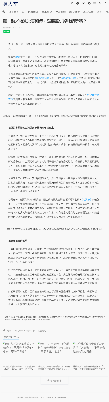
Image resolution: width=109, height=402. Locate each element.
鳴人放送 (74, 12)
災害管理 (42, 330)
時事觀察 (33, 12)
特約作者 (7, 27)
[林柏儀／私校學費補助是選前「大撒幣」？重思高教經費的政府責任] (89, 353)
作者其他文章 (11, 337)
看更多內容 (56, 380)
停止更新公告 (16, 12)
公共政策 (18, 330)
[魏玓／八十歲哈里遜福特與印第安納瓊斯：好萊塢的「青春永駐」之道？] (54, 353)
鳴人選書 (88, 12)
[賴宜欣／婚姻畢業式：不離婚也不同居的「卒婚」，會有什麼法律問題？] (19, 353)
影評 (99, 12)
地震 (9, 330)
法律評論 (60, 12)
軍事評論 (46, 12)
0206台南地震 (42, 78)
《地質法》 (87, 199)
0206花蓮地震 (68, 78)
